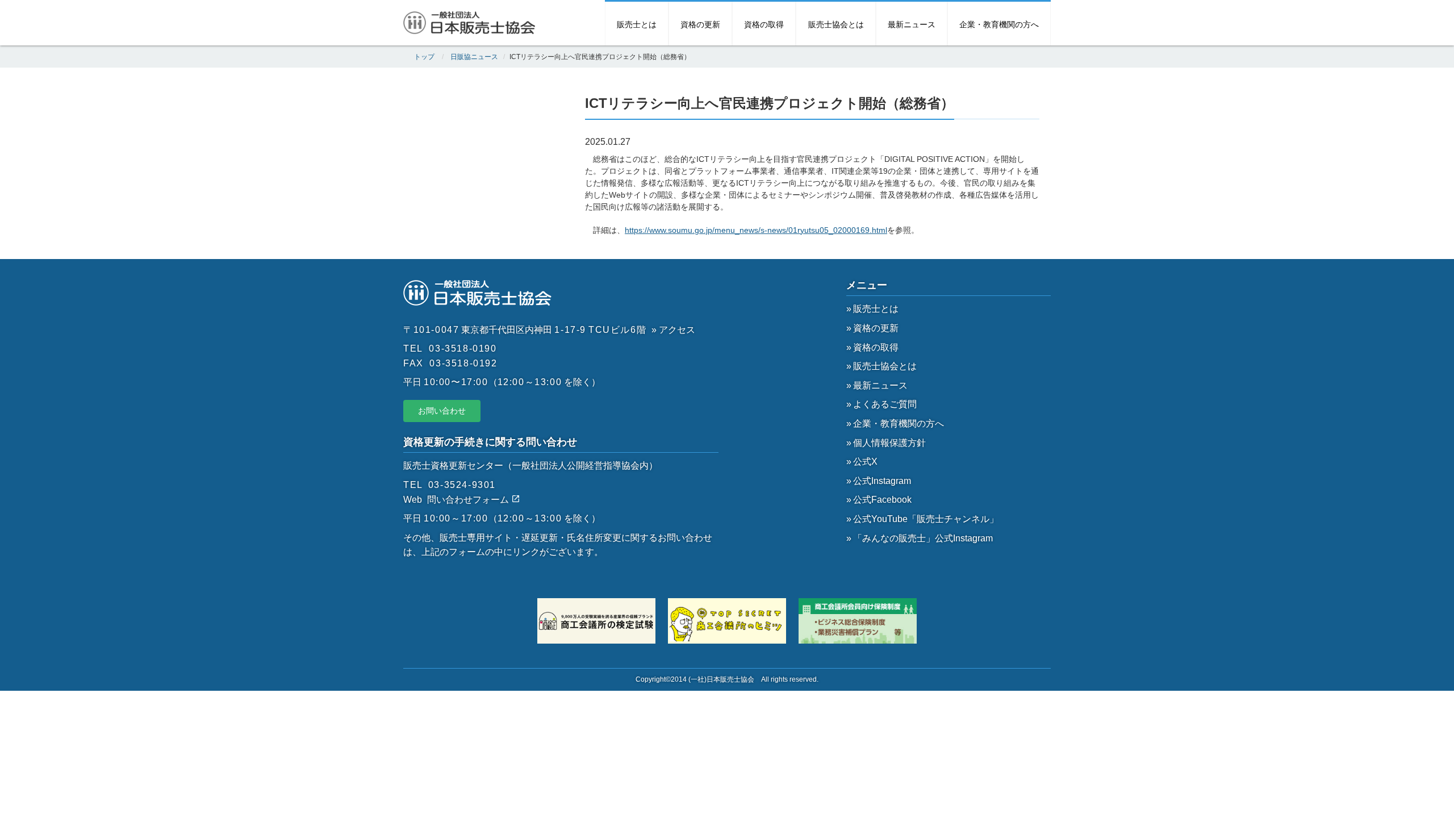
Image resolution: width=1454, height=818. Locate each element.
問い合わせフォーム (469, 499)
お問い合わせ (442, 410)
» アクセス (673, 330)
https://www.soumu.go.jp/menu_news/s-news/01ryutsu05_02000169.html (756, 230)
